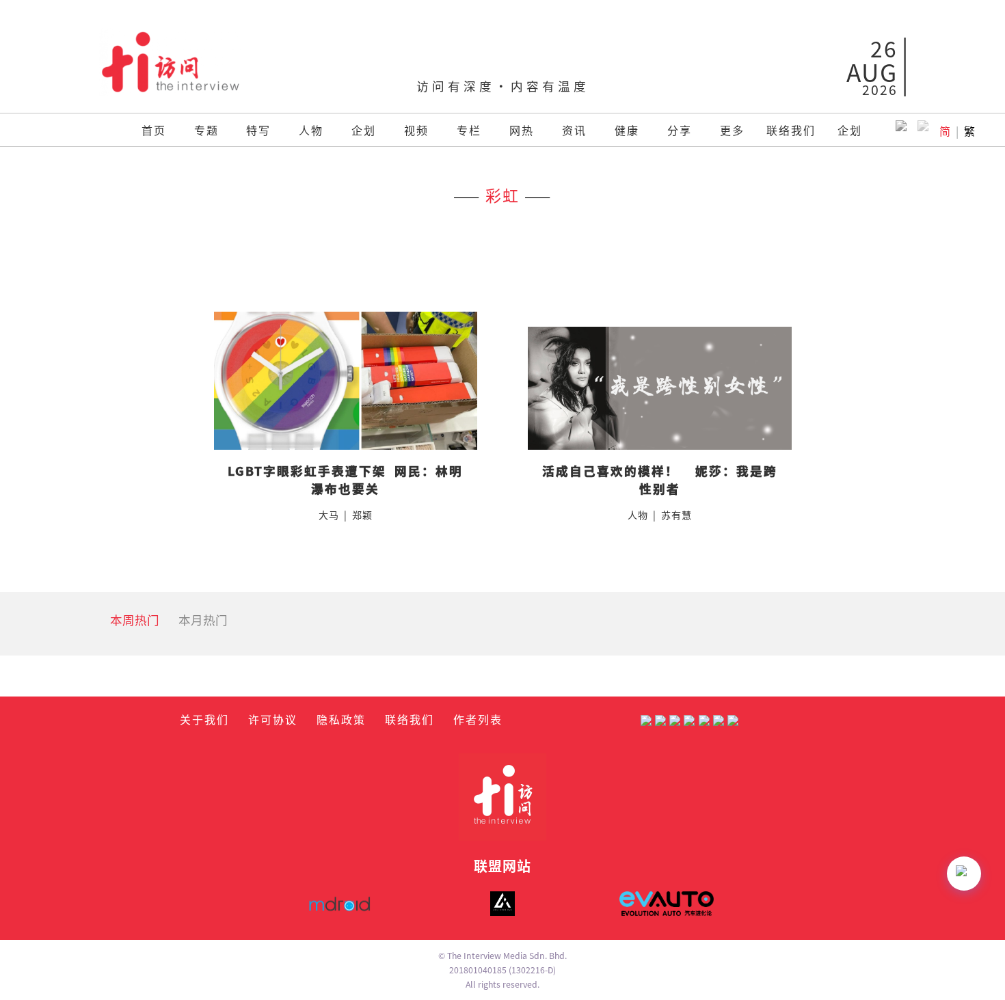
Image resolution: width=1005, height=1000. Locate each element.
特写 (258, 130)
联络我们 (791, 130)
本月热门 (203, 619)
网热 (521, 130)
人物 (311, 130)
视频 (416, 130)
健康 (627, 130)
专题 (206, 130)
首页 (154, 130)
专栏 (469, 130)
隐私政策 (341, 719)
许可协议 (272, 719)
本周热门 (134, 619)
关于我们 (204, 719)
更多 (732, 130)
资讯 (574, 130)
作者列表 (477, 719)
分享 (679, 130)
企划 (363, 130)
